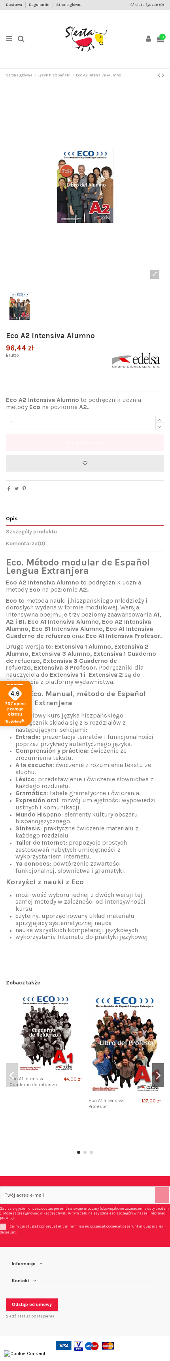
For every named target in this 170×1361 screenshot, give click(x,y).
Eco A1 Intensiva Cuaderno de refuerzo (33, 1081)
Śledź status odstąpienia (30, 1316)
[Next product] (163, 75)
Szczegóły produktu (31, 531)
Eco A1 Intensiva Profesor (106, 1103)
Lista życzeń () (149, 4)
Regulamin (39, 4)
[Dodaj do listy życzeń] (85, 463)
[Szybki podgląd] (50, 1070)
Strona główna (69, 4)
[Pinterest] (24, 488)
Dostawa (14, 4)
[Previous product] (160, 75)
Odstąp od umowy (32, 1304)
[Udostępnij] (9, 488)
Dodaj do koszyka (85, 442)
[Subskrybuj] (162, 1195)
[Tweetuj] (16, 488)
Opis (12, 518)
